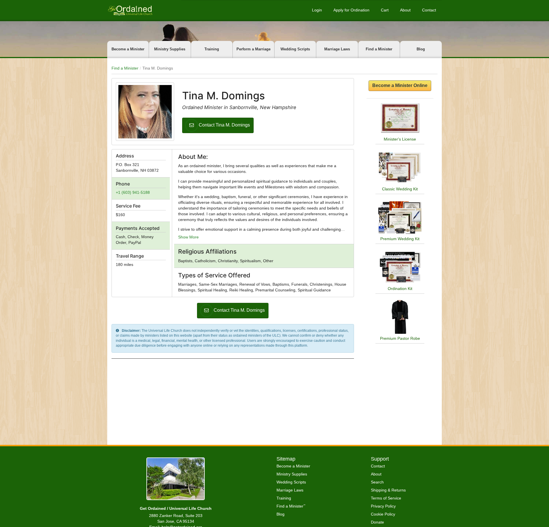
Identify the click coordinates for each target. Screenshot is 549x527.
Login (317, 10)
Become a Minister (128, 49)
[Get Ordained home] (129, 9)
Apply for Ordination (351, 10)
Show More (188, 237)
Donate (377, 522)
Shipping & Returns (388, 490)
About (405, 10)
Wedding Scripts (295, 49)
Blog (421, 49)
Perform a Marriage (253, 49)
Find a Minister (379, 49)
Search (377, 482)
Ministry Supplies (169, 49)
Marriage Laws (337, 49)
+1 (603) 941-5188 (133, 192)
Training (211, 49)
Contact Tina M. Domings (224, 125)
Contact (429, 10)
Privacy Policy (383, 506)
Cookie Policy (383, 514)
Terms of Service (386, 498)
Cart (385, 10)
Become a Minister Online (399, 85)
